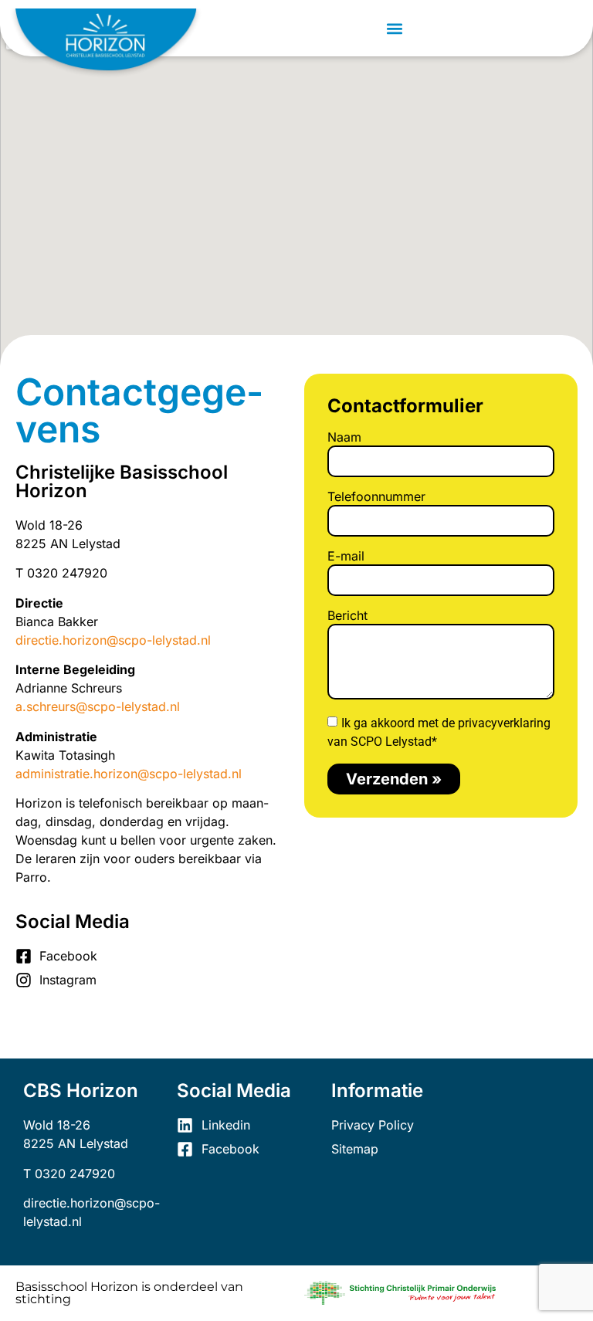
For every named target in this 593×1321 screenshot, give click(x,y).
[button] (395, 28)
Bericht (347, 616)
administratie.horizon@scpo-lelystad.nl (128, 773)
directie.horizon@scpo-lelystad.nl (113, 640)
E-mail (345, 557)
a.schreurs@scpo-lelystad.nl (97, 706)
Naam (344, 438)
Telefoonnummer (376, 497)
